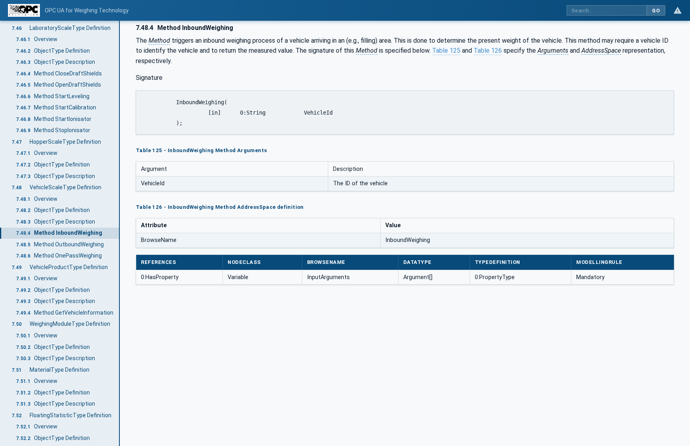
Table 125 (446, 50)
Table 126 (488, 50)
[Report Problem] (677, 10)
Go (656, 11)
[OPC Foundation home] (24, 10)
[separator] (120, 233)
